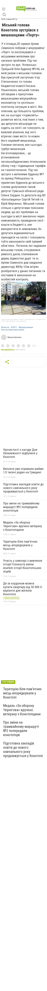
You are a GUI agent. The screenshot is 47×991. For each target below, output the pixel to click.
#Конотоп (5, 327)
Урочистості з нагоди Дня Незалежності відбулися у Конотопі (20, 453)
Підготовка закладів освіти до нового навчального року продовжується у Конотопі (23, 487)
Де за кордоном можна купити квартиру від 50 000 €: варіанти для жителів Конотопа (22, 589)
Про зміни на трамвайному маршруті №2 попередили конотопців (21, 507)
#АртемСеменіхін (26, 327)
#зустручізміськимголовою (12, 330)
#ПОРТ (14, 327)
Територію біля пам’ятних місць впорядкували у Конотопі (20, 545)
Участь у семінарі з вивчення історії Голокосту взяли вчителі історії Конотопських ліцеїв (22, 566)
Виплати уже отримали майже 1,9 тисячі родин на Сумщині (23, 470)
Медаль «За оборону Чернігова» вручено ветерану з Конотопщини (22, 526)
